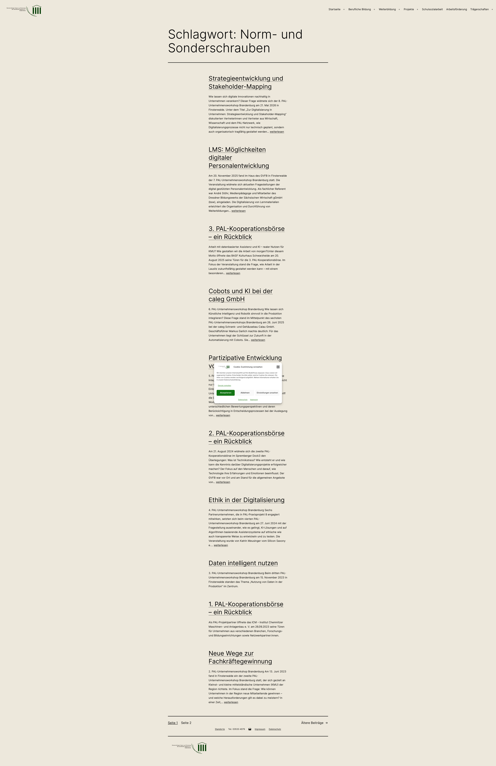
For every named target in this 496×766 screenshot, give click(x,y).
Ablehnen (245, 392)
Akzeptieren (225, 392)
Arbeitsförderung (456, 9)
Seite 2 (186, 723)
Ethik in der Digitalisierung (247, 500)
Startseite (334, 9)
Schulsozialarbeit (432, 9)
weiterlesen (277, 131)
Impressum (254, 399)
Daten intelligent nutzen (243, 563)
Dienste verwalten (224, 385)
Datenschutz (242, 399)
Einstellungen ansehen (267, 392)
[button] (278, 367)
